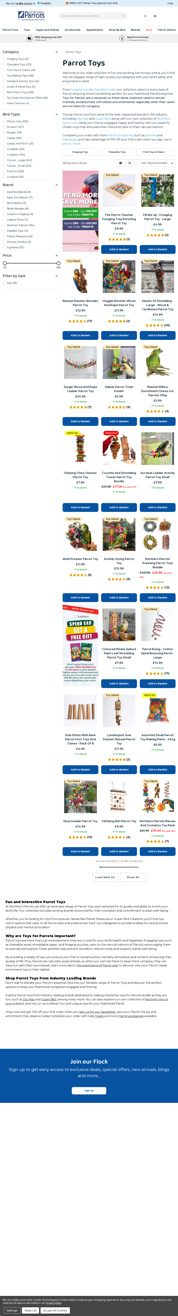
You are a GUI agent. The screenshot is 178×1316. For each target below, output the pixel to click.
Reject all (30, 1310)
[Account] (145, 17)
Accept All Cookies (55, 1310)
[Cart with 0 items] (155, 17)
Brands (135, 29)
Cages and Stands (47, 29)
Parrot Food (10, 29)
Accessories (72, 29)
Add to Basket (80, 769)
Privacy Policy (53, 1303)
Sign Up (89, 1090)
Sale (149, 29)
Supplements (94, 29)
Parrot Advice (167, 29)
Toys (27, 29)
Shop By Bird (117, 29)
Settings (12, 1310)
